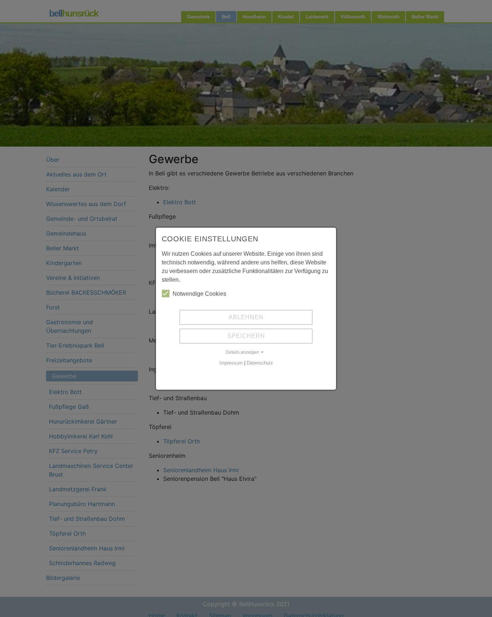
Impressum (231, 363)
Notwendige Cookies (199, 294)
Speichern (246, 336)
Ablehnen (246, 317)
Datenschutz (260, 363)
